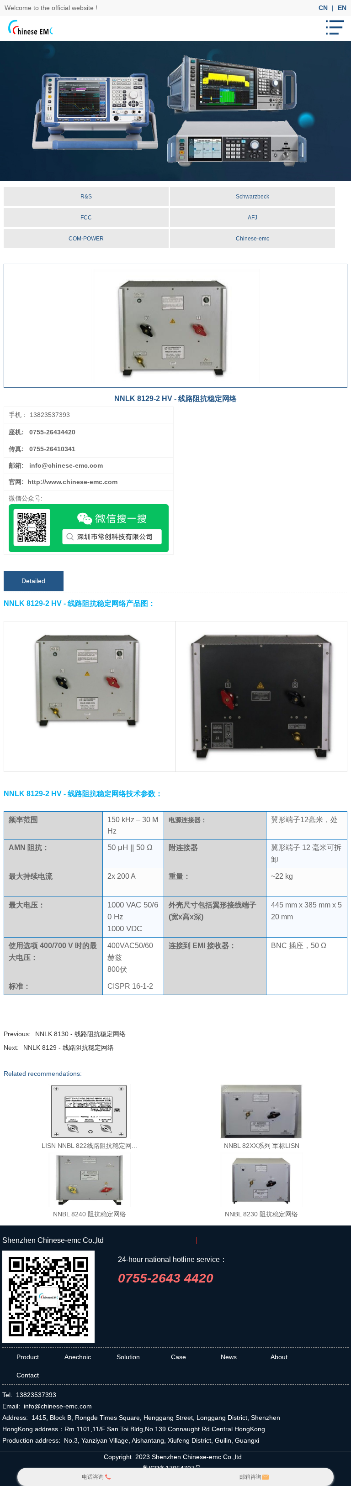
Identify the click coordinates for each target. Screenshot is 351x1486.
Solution (128, 1357)
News (229, 1357)
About (279, 1357)
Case (178, 1357)
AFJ (252, 217)
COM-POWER (86, 238)
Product (27, 1357)
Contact (27, 1375)
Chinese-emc (252, 238)
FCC (86, 217)
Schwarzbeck (252, 196)
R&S (86, 196)
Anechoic (77, 1357)
